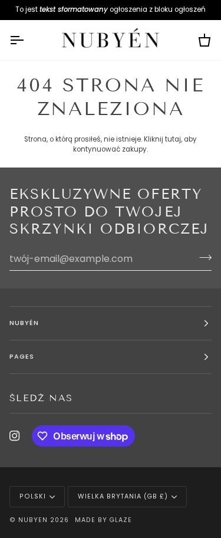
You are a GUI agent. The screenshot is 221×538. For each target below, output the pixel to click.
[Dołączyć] (202, 257)
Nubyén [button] (24, 323)
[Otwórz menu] (27, 40)
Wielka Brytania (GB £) (123, 496)
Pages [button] (21, 356)
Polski (32, 496)
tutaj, (173, 139)
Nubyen (33, 520)
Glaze (120, 520)
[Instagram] (14, 436)
